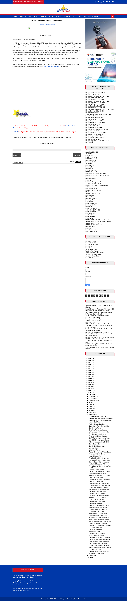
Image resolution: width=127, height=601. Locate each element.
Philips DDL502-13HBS (92, 94)
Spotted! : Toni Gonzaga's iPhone (99, 551)
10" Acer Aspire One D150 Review (99, 485)
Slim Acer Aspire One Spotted (98, 430)
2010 (89, 390)
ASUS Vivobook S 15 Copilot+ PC (96, 252)
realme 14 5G (89, 168)
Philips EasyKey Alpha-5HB (94, 121)
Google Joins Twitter (95, 428)
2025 (89, 360)
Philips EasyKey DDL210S (93, 136)
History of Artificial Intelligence (94, 319)
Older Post (77, 155)
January (91, 555)
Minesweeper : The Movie (97, 501)
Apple (36, 16)
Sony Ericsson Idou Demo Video (99, 483)
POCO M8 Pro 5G (90, 160)
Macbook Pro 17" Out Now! (97, 493)
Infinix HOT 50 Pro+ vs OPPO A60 (95, 173)
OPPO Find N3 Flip (91, 208)
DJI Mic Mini (89, 257)
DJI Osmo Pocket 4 (91, 243)
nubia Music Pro (90, 165)
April (90, 410)
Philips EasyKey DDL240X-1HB (95, 107)
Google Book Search (95, 529)
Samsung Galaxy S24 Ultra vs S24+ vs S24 (98, 332)
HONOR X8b (89, 201)
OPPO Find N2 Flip (91, 345)
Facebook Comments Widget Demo (100, 452)
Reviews (58, 16)
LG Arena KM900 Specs (96, 511)
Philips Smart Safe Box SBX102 (95, 97)
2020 (89, 370)
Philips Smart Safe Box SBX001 (95, 119)
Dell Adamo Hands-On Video (98, 543)
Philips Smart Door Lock (92, 126)
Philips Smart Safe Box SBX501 (95, 93)
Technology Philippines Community (88, 16)
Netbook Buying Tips (95, 503)
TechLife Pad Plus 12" (92, 251)
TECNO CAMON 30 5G (92, 193)
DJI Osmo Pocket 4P (91, 241)
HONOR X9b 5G (90, 205)
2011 (89, 388)
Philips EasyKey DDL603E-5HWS (96, 132)
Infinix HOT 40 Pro (91, 230)
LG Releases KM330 (95, 527)
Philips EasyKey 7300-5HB (93, 127)
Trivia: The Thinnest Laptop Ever (99, 495)
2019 (89, 372)
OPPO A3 (88, 180)
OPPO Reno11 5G (91, 203)
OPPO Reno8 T (90, 218)
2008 (89, 557)
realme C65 (89, 187)
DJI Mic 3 (88, 247)
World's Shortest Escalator (97, 424)
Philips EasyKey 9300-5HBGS (94, 137)
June (91, 406)
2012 (89, 386)
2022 (89, 366)
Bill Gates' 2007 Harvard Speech (99, 517)
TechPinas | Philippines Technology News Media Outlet (69, 599)
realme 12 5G (89, 195)
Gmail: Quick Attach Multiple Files (99, 426)
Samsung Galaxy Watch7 (93, 254)
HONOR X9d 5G (90, 162)
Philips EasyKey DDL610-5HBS (95, 102)
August (91, 402)
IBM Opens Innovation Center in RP (100, 521)
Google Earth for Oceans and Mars (99, 539)
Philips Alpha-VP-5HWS (92, 139)
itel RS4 (87, 191)
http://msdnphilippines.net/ (52, 66)
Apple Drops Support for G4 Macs (99, 519)
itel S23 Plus (89, 196)
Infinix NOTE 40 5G (91, 188)
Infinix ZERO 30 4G (91, 231)
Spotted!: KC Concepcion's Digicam (100, 525)
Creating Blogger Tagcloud (97, 469)
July (90, 404)
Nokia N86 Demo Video (96, 477)
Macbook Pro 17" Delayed (97, 533)
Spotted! (15, 132)
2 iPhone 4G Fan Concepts (97, 497)
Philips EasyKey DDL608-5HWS (95, 122)
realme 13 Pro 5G (90, 178)
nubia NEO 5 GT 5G (91, 158)
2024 (89, 362)
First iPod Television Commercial (99, 458)
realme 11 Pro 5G (90, 226)
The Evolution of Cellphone (97, 434)
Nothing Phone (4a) (91, 157)
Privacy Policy (69, 16)
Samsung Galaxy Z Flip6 (93, 183)
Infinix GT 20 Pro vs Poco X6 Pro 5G (96, 185)
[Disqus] (47, 186)
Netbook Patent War (95, 456)
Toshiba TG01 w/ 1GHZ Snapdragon (100, 537)
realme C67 (89, 206)
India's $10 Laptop (94, 531)
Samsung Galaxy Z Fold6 (93, 182)
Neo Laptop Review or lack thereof (99, 460)
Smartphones (45, 16)
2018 (89, 374)
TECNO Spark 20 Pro (92, 223)
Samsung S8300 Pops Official (98, 515)
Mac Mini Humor (94, 448)
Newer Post (17, 155)
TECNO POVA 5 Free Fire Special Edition (98, 221)
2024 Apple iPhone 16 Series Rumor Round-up (99, 324)
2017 (89, 376)
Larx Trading (89, 142)
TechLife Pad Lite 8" (91, 249)
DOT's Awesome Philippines (97, 416)
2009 (89, 392)
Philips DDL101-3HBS (92, 131)
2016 (89, 378)
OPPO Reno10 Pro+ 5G (92, 210)
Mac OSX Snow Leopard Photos (99, 440)
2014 (89, 382)
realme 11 (88, 228)
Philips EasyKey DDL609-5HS (94, 111)
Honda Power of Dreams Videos (99, 489)
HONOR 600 (89, 155)
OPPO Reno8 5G (90, 216)
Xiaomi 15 (88, 163)
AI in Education (90, 322)
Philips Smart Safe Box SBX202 (95, 106)
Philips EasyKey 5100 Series (94, 134)
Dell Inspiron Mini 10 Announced (99, 462)
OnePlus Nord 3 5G (91, 215)
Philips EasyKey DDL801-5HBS (95, 99)
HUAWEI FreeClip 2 (91, 244)
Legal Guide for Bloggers (96, 499)
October (91, 398)
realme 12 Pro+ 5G (91, 198)
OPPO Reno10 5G (91, 211)
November (92, 396)
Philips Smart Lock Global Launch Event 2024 (99, 109)
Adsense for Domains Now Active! (99, 475)
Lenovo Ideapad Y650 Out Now (98, 487)
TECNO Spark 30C (91, 172)
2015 (89, 380)
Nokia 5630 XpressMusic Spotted (99, 505)
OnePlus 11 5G (90, 213)
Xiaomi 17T (89, 153)
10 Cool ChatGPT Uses (92, 320)
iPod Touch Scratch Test (96, 553)
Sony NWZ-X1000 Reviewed (98, 523)
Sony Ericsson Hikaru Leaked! (98, 507)
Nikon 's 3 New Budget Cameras (99, 541)
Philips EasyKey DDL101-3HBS (95, 104)
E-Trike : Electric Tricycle (96, 535)
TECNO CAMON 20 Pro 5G (93, 225)
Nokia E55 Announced (96, 481)
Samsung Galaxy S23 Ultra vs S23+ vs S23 (98, 344)
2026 (89, 358)
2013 (89, 384)
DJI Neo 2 (88, 246)
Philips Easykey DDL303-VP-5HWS (96, 129)
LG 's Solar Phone (94, 450)
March (91, 412)
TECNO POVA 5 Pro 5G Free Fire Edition (98, 220)
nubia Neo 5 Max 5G (91, 152)
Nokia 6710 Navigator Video (97, 464)
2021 (89, 368)
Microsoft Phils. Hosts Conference (99, 479)
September (92, 400)
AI (52, 16)
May (90, 408)
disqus (72, 161)
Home (15, 16)
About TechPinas (25, 16)
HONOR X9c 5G (90, 170)
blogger (77, 161)
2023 (89, 364)
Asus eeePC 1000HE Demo (97, 454)
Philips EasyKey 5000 (92, 112)
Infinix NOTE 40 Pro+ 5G (93, 190)
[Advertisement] (46, 81)
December (92, 394)
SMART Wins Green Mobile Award (99, 438)
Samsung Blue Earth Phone (97, 473)
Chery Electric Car (94, 444)
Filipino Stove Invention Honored (99, 545)
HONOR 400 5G (90, 167)
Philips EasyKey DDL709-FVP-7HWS (97, 141)
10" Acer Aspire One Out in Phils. (99, 432)
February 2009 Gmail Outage (98, 436)
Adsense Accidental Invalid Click (99, 442)
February (92, 414)
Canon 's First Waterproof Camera (99, 471)
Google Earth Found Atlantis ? (98, 446)
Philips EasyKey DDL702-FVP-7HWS (97, 96)
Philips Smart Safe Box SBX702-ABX (96, 117)
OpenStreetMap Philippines (97, 491)
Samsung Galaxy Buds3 (92, 256)
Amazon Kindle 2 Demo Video (98, 513)
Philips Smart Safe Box (92, 124)
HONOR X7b (89, 200)
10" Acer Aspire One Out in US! (98, 509)
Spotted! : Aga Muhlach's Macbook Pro (100, 418)
